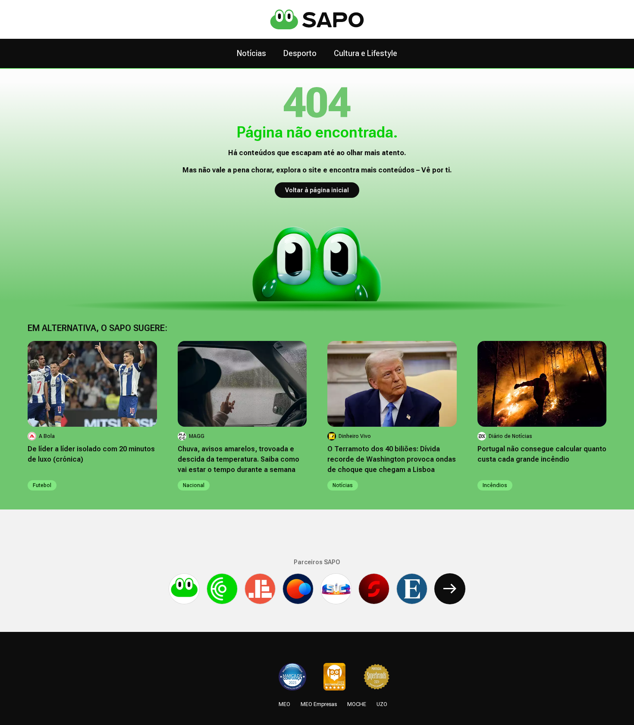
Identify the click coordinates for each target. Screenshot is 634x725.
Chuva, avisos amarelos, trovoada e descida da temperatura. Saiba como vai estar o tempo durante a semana (238, 459)
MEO (284, 704)
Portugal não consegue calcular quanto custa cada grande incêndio (541, 454)
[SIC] (336, 588)
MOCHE (356, 704)
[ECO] (222, 588)
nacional (193, 485)
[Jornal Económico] (260, 588)
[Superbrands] (376, 677)
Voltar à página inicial (317, 190)
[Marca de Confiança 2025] (292, 677)
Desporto (300, 53)
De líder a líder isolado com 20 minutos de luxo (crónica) (91, 454)
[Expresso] (411, 588)
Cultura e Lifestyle (365, 53)
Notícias (251, 53)
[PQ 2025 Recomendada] (334, 677)
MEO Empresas (319, 704)
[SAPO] (184, 588)
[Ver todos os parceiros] (449, 588)
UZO (382, 704)
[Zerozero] (298, 588)
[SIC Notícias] (373, 588)
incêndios (495, 485)
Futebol (42, 485)
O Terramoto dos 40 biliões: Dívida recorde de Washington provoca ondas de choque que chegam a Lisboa (391, 459)
